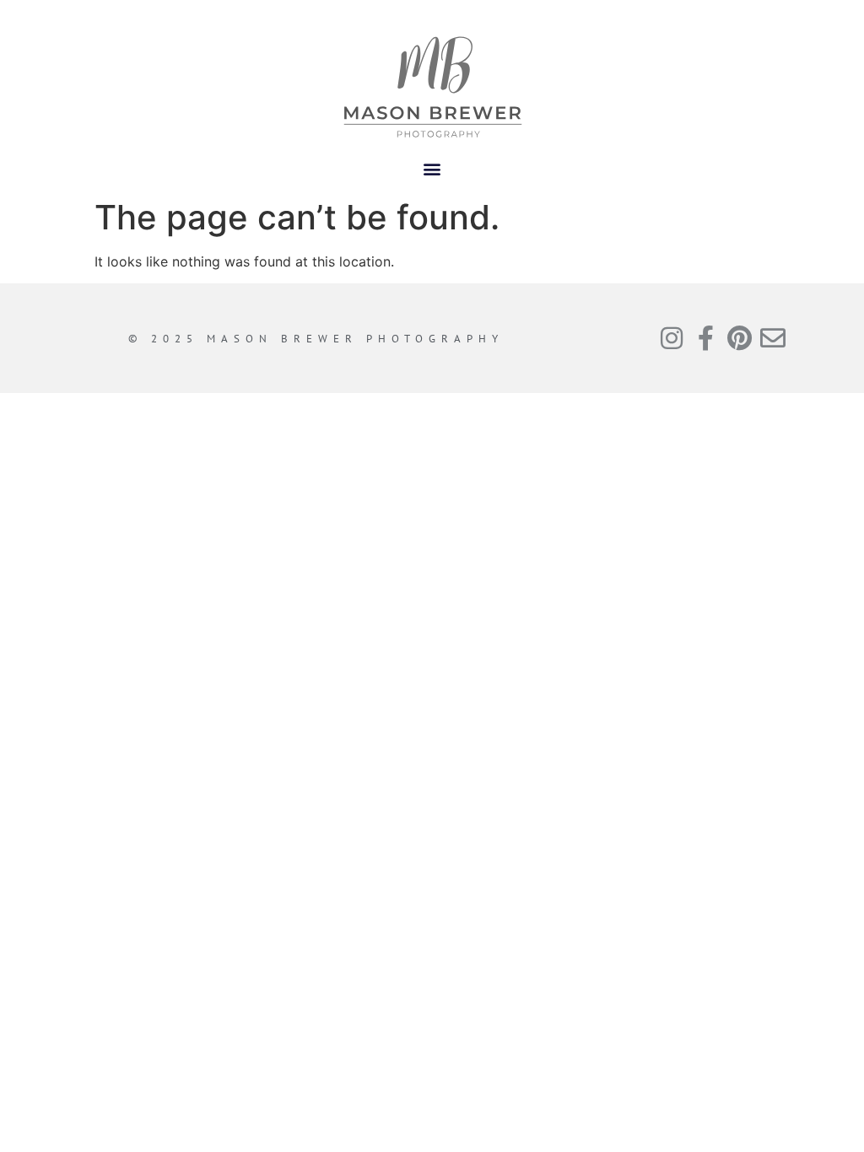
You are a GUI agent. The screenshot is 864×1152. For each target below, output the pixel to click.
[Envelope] (773, 338)
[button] (432, 168)
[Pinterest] (739, 338)
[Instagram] (671, 338)
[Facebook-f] (705, 338)
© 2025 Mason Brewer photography (316, 338)
